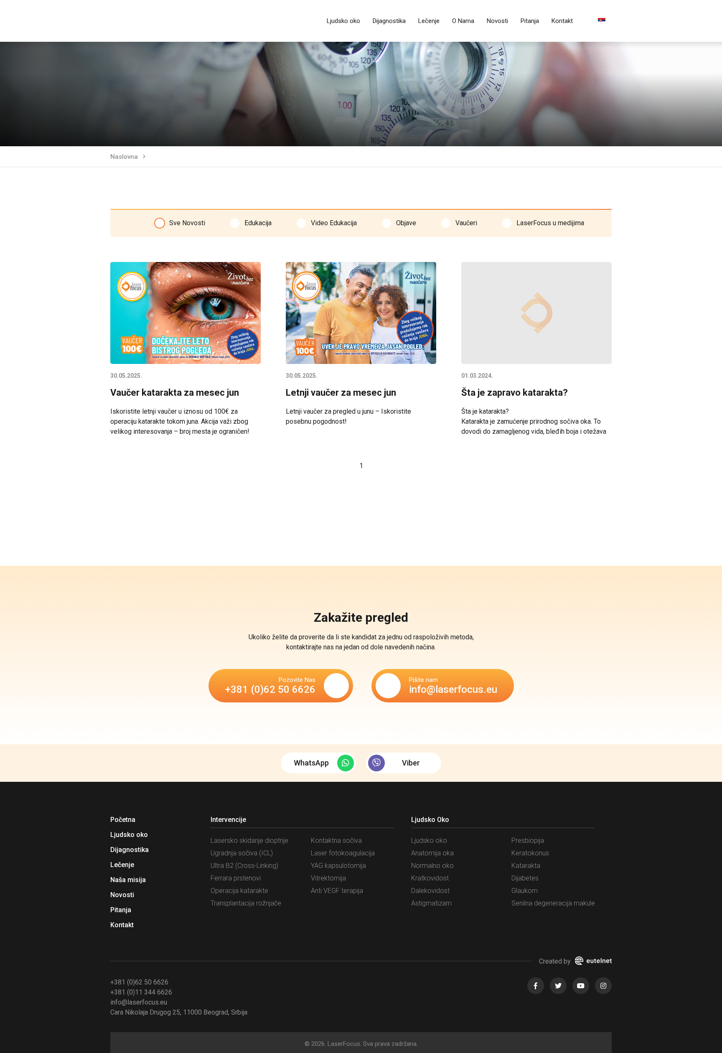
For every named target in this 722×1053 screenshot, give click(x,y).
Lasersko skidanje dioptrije (249, 840)
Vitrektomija (328, 878)
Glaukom (524, 891)
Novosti (497, 21)
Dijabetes (525, 878)
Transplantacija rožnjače (246, 903)
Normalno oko (432, 866)
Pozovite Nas (270, 685)
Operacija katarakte (239, 891)
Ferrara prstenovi (236, 878)
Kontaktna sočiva (336, 840)
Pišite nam (453, 685)
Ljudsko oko (343, 21)
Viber (411, 762)
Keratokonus (530, 853)
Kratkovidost (430, 878)
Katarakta (525, 866)
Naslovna (124, 156)
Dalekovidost (430, 891)
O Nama (463, 21)
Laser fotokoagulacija (343, 853)
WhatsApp (311, 762)
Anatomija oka (432, 853)
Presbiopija (527, 840)
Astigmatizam (431, 903)
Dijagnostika (389, 21)
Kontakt (562, 21)
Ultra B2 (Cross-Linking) (244, 866)
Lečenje (429, 21)
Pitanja (530, 21)
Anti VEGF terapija (337, 891)
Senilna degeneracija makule (553, 903)
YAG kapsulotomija (338, 866)
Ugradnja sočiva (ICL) (242, 853)
